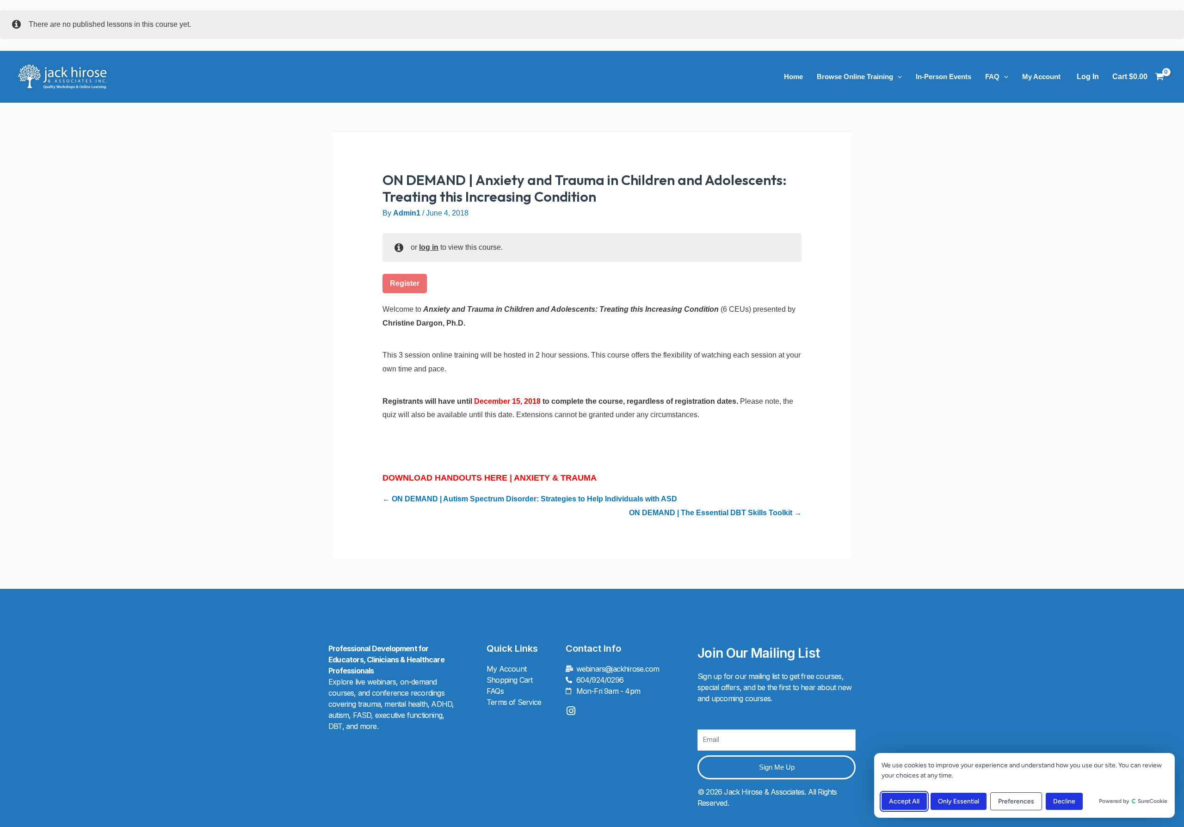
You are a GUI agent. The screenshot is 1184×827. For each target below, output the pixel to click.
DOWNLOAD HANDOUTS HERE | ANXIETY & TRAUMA (489, 477)
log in (428, 247)
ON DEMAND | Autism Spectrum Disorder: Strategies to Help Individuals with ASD (533, 499)
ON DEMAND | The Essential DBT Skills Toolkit (711, 513)
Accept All (904, 801)
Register (404, 283)
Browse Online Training (855, 76)
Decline (1064, 801)
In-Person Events (943, 76)
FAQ (992, 76)
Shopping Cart (510, 680)
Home (793, 76)
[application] (897, 77)
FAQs (495, 691)
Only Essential (958, 801)
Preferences (1016, 801)
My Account (1041, 76)
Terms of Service (514, 702)
